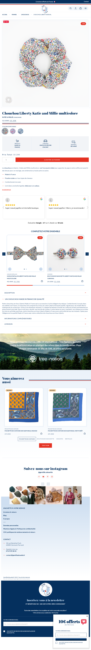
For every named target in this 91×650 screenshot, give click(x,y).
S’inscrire (71, 639)
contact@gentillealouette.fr (15, 555)
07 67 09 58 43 (11, 551)
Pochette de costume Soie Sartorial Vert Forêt (65, 431)
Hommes (49, 274)
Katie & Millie (7, 117)
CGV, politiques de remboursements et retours (19, 532)
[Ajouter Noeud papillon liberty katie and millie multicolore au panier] (42, 281)
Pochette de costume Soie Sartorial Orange (21, 431)
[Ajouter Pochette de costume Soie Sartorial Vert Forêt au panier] (84, 433)
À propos (6, 519)
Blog (4, 515)
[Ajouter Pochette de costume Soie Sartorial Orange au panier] (41, 433)
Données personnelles (10, 525)
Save (7, 22)
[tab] (45, 303)
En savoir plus (6, 189)
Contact (86, 1)
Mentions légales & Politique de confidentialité (19, 529)
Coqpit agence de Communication (21, 578)
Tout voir (45, 445)
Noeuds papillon (12, 274)
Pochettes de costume (11, 429)
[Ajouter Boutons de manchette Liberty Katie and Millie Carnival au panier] (82, 281)
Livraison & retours (10, 512)
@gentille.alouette (45, 472)
